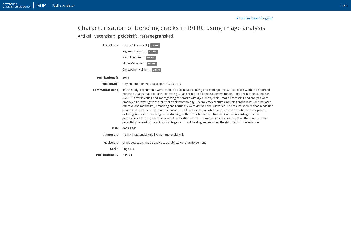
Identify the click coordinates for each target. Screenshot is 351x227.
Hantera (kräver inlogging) (256, 18)
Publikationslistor (63, 5)
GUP (41, 5)
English (344, 5)
